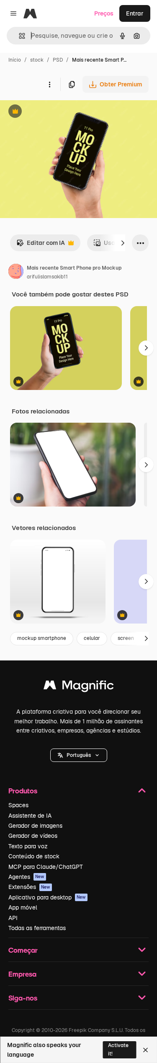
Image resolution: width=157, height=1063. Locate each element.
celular (92, 638)
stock (37, 60)
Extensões (29, 887)
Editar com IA (40, 245)
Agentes (26, 877)
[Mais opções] (49, 84)
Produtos (22, 790)
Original (53, 112)
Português (79, 755)
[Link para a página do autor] (15, 272)
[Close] (145, 1050)
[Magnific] (79, 687)
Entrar (135, 13)
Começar (23, 950)
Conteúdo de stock (33, 856)
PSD (58, 60)
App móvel (22, 907)
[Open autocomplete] (18, 36)
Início (14, 60)
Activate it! (118, 1049)
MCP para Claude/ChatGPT (45, 867)
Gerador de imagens (35, 825)
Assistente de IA (29, 815)
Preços (103, 13)
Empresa (22, 973)
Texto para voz (28, 846)
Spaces (18, 805)
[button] (78, 755)
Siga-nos (22, 997)
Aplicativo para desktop (47, 897)
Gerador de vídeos (32, 835)
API (13, 918)
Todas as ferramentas (37, 928)
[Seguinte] (122, 242)
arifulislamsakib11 (47, 276)
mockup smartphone (41, 638)
